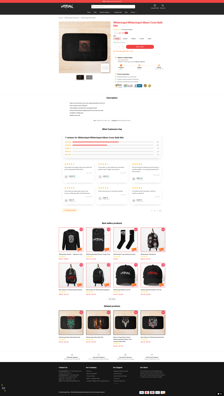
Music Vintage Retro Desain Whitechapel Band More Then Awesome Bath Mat (122, 339)
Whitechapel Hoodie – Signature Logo (70, 254)
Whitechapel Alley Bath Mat (94, 337)
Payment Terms (118, 373)
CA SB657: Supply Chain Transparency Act (97, 381)
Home (60, 18)
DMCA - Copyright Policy (93, 378)
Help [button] (221, 393)
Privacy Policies (90, 376)
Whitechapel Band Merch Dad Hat (151, 290)
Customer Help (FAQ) (119, 381)
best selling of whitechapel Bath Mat (152, 337)
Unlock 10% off (3, 388)
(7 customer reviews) (126, 29)
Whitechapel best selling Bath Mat (69, 337)
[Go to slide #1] (80, 77)
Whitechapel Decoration (71, 18)
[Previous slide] (61, 47)
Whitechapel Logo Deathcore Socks (124, 254)
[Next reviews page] (160, 210)
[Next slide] (108, 47)
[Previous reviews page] (151, 210)
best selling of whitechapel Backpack (70, 290)
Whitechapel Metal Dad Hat (121, 290)
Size (114, 36)
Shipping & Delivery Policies (121, 371)
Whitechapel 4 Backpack (148, 254)
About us (88, 371)
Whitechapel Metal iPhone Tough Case (98, 254)
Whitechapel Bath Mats (88, 18)
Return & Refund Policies (120, 376)
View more (112, 299)
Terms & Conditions (91, 373)
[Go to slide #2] (89, 77)
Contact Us (117, 378)
